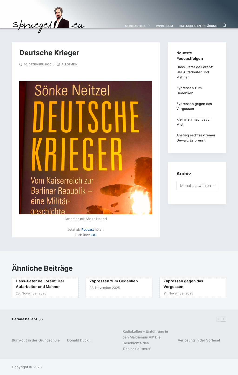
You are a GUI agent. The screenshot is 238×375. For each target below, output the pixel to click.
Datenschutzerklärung (198, 26)
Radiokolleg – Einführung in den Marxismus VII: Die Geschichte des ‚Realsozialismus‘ (145, 340)
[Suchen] (224, 25)
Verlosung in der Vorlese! (199, 340)
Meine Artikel (135, 26)
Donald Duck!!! (79, 340)
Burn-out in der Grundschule (36, 340)
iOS (93, 235)
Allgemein (69, 64)
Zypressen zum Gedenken (113, 281)
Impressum (164, 26)
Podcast (87, 229)
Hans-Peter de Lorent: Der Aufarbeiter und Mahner (194, 72)
